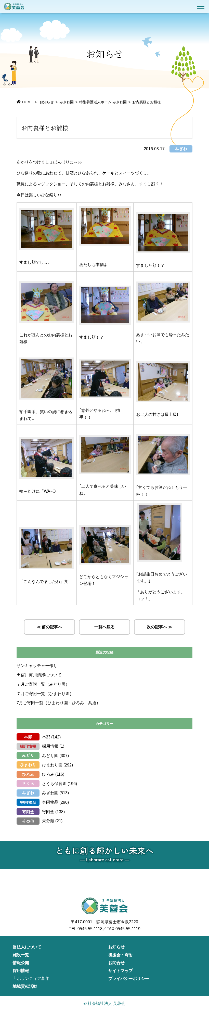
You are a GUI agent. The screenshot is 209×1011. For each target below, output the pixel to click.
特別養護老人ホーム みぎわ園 (103, 102)
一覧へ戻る (104, 627)
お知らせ (116, 947)
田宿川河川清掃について (39, 675)
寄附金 (48, 812)
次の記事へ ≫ (159, 627)
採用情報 (50, 746)
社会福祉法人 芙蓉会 (14, 6)
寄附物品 (50, 802)
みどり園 (50, 755)
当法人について (27, 947)
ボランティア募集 (33, 978)
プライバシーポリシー (128, 978)
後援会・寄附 (120, 955)
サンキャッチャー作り (37, 665)
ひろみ (48, 774)
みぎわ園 (66, 102)
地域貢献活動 (25, 986)
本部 (46, 737)
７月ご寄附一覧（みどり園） (43, 684)
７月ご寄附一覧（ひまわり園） (45, 694)
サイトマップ (120, 970)
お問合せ (116, 963)
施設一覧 (21, 955)
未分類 (48, 821)
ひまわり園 (52, 765)
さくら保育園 (54, 784)
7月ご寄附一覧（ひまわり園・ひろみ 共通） (58, 703)
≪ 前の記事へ (49, 627)
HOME (27, 102)
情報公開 (21, 963)
